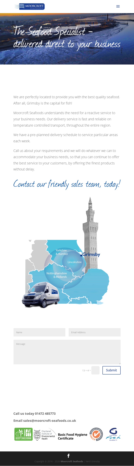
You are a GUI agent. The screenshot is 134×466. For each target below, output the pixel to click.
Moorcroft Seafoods (72, 461)
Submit (111, 370)
